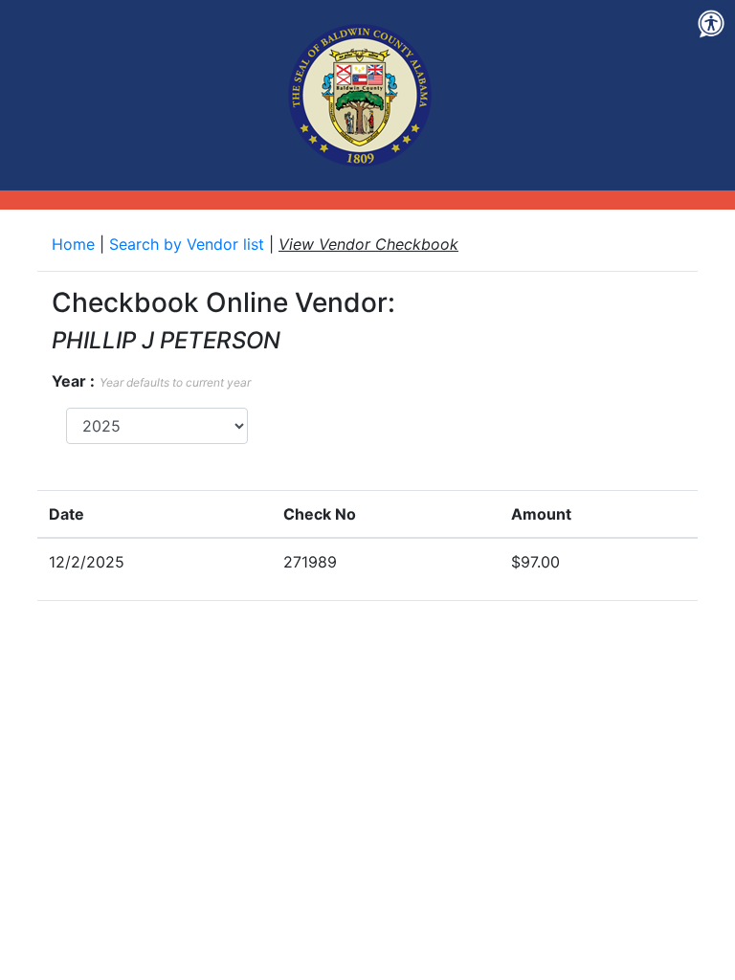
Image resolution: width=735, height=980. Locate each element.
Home (76, 244)
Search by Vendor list (189, 244)
